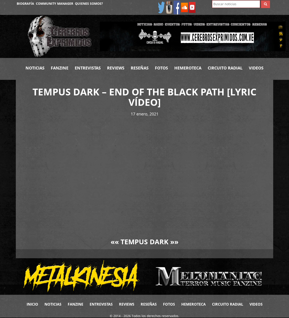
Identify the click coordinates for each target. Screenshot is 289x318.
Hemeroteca (187, 68)
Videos (256, 68)
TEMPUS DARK (144, 241)
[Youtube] (192, 7)
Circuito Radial (225, 68)
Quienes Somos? (89, 3)
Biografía (25, 3)
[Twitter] (161, 7)
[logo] (60, 36)
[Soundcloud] (184, 7)
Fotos (161, 68)
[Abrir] (193, 36)
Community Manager (54, 3)
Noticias (35, 68)
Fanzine (59, 68)
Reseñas (140, 68)
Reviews (115, 68)
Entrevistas (88, 68)
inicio (32, 304)
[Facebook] (176, 7)
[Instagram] (169, 7)
